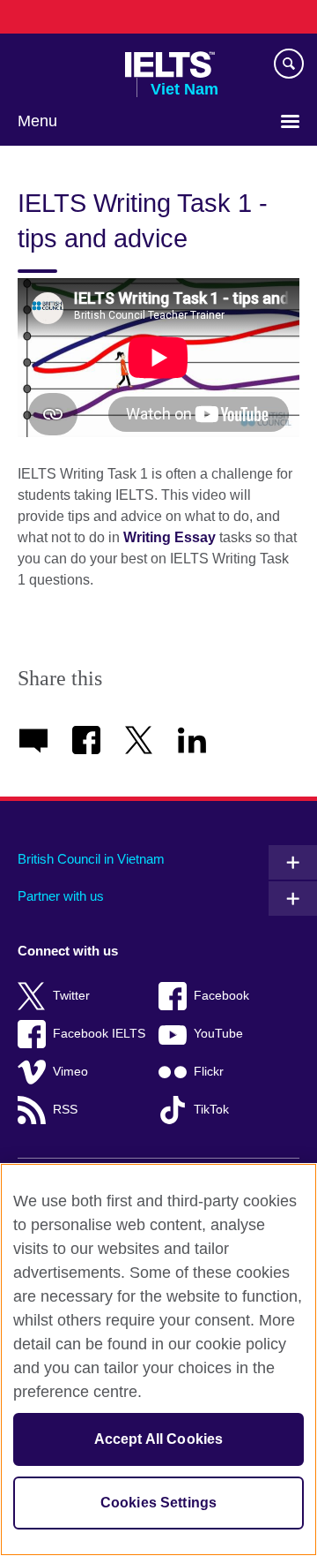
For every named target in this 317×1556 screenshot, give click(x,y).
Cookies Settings (158, 1502)
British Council (62, 64)
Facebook (221, 995)
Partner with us (61, 895)
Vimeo (70, 1071)
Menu (37, 121)
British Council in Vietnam (91, 858)
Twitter (71, 995)
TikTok (211, 1109)
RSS (65, 1109)
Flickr (209, 1071)
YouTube (218, 1033)
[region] (158, 1359)
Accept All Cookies (159, 1438)
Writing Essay (169, 537)
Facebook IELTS (99, 1033)
